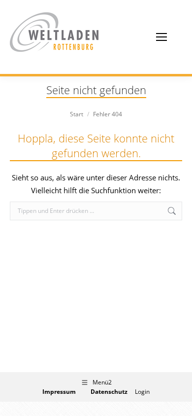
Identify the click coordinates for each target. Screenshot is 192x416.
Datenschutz (109, 391)
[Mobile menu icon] (161, 37)
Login (142, 391)
